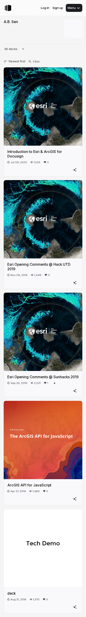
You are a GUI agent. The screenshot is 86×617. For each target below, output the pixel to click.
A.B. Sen (11, 22)
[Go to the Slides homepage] (8, 8)
